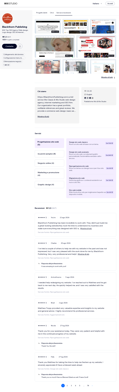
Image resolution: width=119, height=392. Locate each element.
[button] (48, 26)
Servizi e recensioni (63, 13)
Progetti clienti (41, 13)
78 (88, 386)
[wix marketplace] (10, 3)
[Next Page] (92, 385)
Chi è (52, 13)
